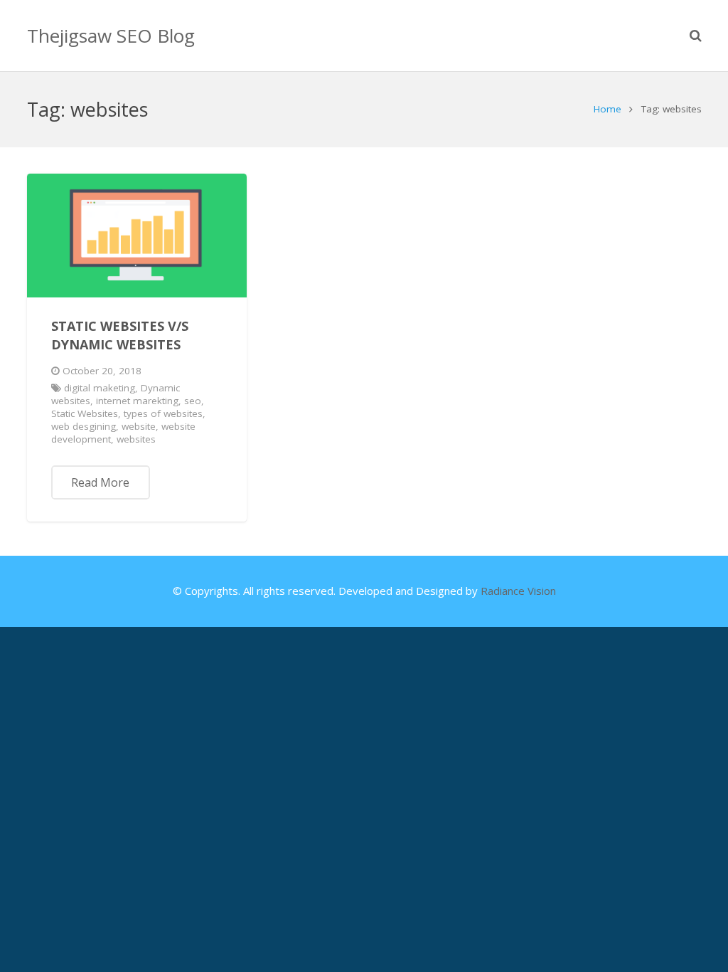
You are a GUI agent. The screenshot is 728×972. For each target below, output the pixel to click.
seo (192, 400)
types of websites (163, 413)
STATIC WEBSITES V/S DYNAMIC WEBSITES (119, 334)
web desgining (83, 426)
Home (607, 108)
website (139, 426)
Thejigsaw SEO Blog (111, 35)
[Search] (695, 36)
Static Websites (84, 413)
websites (136, 439)
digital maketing (99, 387)
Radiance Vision (518, 590)
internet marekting (137, 400)
